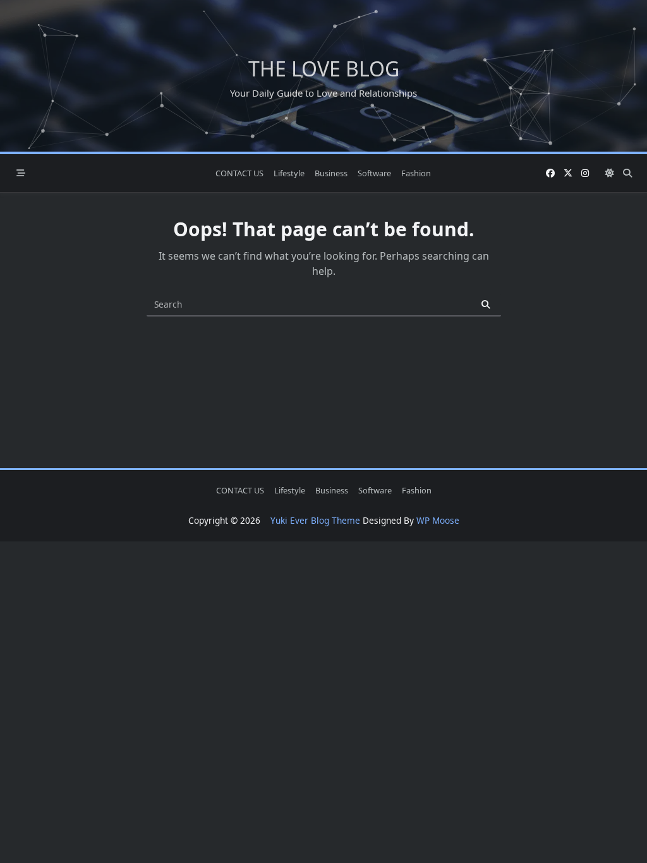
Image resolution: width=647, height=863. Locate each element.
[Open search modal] (627, 173)
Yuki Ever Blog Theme (315, 520)
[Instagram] (585, 173)
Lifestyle (289, 173)
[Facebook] (550, 173)
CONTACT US (239, 173)
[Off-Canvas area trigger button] (21, 173)
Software (374, 173)
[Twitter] (568, 173)
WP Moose (437, 520)
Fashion (416, 173)
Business (331, 173)
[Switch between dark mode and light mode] (609, 173)
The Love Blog (323, 68)
